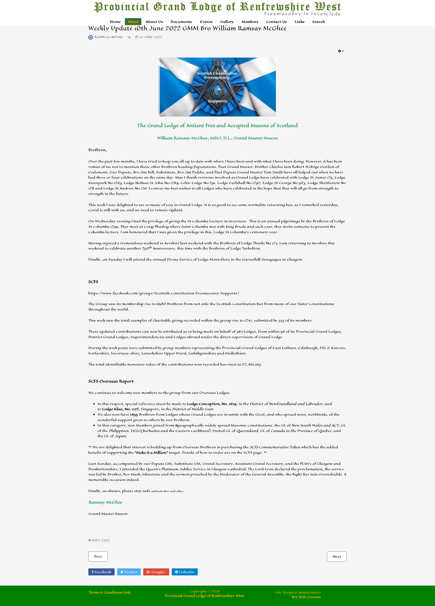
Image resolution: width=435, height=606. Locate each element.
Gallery (227, 21)
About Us (154, 21)
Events (206, 21)
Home (115, 21)
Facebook (102, 571)
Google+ (158, 571)
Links (300, 21)
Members (250, 21)
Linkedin (186, 571)
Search (318, 21)
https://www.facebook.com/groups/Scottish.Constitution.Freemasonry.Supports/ (163, 293)
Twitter (130, 571)
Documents (181, 21)
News (133, 21)
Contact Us (276, 21)
